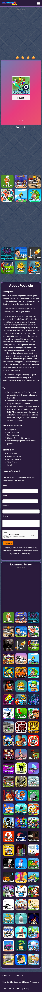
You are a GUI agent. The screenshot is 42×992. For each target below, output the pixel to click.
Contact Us (18, 975)
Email (5, 495)
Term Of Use (8, 988)
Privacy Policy (23, 988)
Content (6, 516)
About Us (6, 975)
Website (5, 505)
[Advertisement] (21, 31)
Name (5, 485)
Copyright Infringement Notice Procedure (20, 982)
